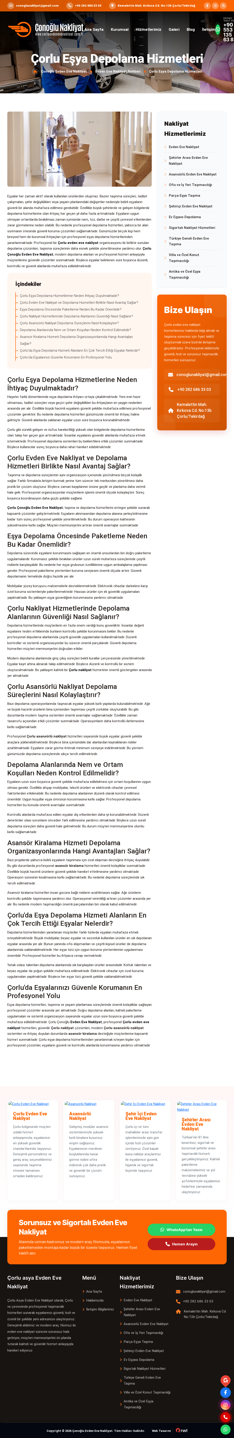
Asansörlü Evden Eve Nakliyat (193, 174)
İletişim (208, 29)
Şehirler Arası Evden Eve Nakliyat (188, 161)
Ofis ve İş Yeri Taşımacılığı (190, 185)
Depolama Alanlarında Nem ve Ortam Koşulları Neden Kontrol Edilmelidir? (75, 330)
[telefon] (226, 1417)
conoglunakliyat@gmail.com (202, 374)
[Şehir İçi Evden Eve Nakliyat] (145, 1104)
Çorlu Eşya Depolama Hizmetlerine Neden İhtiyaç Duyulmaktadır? (69, 296)
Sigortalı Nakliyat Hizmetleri (192, 228)
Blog (191, 29)
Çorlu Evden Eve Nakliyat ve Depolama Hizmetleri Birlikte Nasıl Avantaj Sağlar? (79, 303)
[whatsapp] (226, 1430)
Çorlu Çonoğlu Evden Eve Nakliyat (35, 508)
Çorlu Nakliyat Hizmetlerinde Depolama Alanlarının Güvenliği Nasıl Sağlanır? (76, 316)
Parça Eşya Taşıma (184, 195)
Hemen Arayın (185, 1244)
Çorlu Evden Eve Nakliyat (30, 1116)
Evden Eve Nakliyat (184, 147)
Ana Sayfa (94, 29)
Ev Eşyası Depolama (185, 217)
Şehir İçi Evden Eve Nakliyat (141, 1116)
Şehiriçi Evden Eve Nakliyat (191, 206)
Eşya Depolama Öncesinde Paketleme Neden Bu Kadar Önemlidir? (71, 309)
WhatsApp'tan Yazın (184, 1229)
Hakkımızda (95, 1300)
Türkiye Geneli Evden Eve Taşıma (189, 241)
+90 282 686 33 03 (194, 389)
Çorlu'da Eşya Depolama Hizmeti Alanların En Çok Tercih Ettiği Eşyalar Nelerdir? (80, 350)
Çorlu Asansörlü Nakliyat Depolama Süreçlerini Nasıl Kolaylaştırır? (69, 323)
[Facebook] (226, 1393)
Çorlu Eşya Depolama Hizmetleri (175, 71)
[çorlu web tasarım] (180, 1430)
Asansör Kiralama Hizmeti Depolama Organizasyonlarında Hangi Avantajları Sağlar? (76, 340)
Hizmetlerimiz (148, 29)
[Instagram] (226, 1405)
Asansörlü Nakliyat (80, 1116)
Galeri (174, 29)
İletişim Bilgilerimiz (100, 1309)
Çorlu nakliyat (80, 670)
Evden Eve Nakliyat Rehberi (118, 71)
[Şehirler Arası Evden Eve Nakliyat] (201, 1107)
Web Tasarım (161, 1431)
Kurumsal (119, 29)
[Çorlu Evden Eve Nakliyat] (32, 1104)
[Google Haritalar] (225, 1380)
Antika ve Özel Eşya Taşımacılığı (184, 274)
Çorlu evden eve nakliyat (78, 243)
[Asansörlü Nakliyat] (89, 1104)
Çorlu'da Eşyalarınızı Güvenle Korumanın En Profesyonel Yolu (66, 357)
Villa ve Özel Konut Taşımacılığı (184, 258)
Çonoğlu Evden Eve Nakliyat (64, 71)
